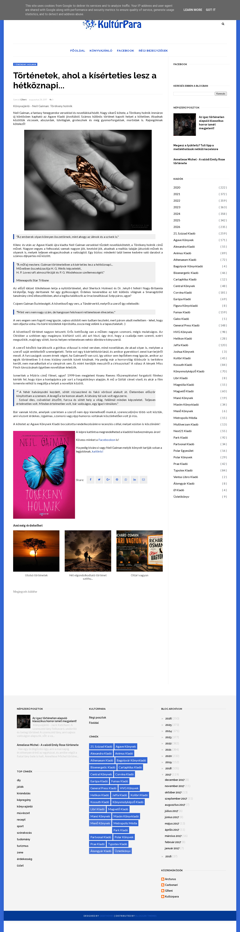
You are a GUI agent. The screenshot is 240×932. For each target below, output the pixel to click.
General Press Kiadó (186, 325)
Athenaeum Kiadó (184, 259)
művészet (23, 813)
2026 (176, 226)
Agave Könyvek (183, 240)
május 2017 (172, 823)
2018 (168, 768)
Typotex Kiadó (183, 470)
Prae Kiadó (180, 463)
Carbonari (171, 884)
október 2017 (173, 792)
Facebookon (106, 439)
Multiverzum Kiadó (185, 424)
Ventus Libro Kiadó (185, 477)
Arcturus (170, 879)
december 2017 (175, 779)
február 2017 (173, 842)
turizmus (22, 845)
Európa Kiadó (182, 299)
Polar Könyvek (182, 457)
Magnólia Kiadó (183, 384)
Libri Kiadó (180, 378)
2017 (168, 774)
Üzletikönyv (181, 496)
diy (19, 780)
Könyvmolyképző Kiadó (188, 371)
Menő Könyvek (183, 411)
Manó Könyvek (183, 398)
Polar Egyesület (183, 450)
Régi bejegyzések (153, 50)
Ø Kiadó (178, 490)
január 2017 (172, 848)
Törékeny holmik (25, 64)
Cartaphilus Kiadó (184, 279)
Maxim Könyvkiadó (186, 404)
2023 (176, 207)
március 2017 (173, 835)
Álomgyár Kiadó (183, 483)
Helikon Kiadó (182, 338)
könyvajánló (25, 806)
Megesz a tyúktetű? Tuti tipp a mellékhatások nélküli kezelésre (195, 147)
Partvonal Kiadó (183, 444)
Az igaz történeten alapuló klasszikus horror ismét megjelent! (211, 123)
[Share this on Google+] (108, 480)
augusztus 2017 (175, 804)
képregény (24, 799)
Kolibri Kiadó (182, 358)
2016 (168, 856)
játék (20, 786)
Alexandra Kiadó (184, 246)
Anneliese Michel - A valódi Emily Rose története (199, 161)
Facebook (125, 50)
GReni (23, 99)
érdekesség (24, 859)
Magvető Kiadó (183, 391)
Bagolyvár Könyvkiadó (188, 266)
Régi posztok (97, 717)
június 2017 (172, 817)
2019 (168, 762)
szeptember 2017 (176, 798)
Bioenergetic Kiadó (185, 272)
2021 (176, 194)
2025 (176, 220)
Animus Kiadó (182, 253)
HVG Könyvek (182, 332)
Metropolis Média (185, 417)
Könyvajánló (101, 50)
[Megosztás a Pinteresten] (143, 480)
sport (20, 826)
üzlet (20, 865)
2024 (176, 213)
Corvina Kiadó (182, 292)
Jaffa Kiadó (180, 345)
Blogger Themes (146, 916)
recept (21, 819)
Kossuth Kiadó (182, 364)
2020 (176, 187)
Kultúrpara (172, 896)
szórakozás (24, 832)
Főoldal (77, 50)
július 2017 (171, 810)
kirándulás (23, 793)
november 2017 (174, 786)
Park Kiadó (180, 437)
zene (20, 852)
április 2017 (172, 829)
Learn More (193, 10)
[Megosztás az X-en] (99, 480)
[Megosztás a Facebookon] (90, 480)
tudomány (23, 839)
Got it (211, 10)
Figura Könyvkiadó (185, 305)
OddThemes (107, 916)
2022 (176, 200)
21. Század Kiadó (184, 233)
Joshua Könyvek (183, 351)
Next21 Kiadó (182, 431)
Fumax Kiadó (181, 312)
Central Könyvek (184, 286)
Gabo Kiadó (181, 318)
